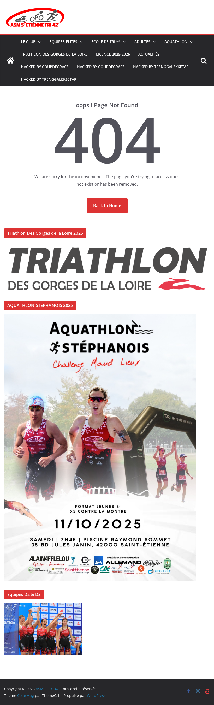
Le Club (28, 41)
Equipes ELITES (63, 41)
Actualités (148, 54)
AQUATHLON (175, 41)
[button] (38, 41)
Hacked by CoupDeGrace (45, 66)
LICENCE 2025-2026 (113, 54)
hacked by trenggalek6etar (161, 66)
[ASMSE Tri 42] (10, 60)
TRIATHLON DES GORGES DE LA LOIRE (54, 54)
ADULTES (142, 41)
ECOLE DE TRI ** (105, 41)
